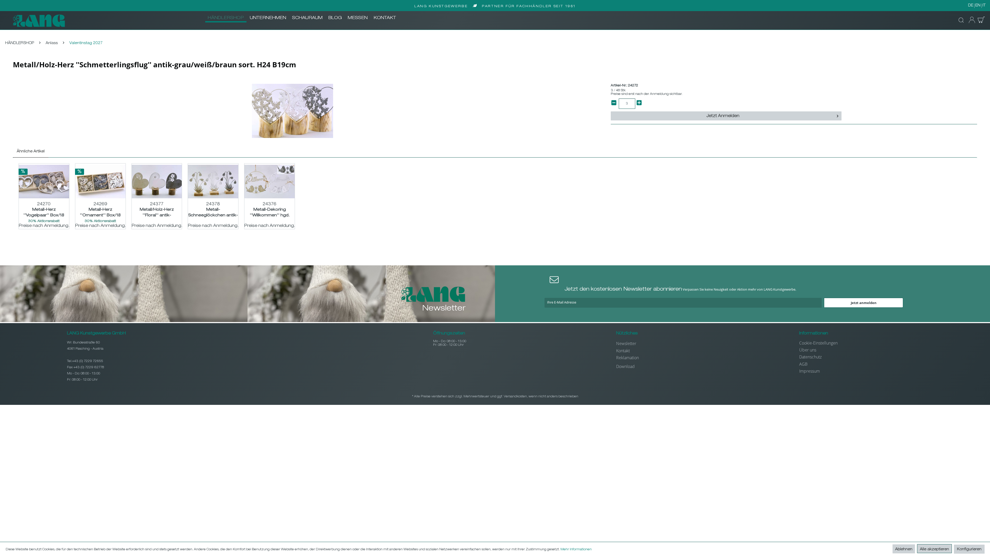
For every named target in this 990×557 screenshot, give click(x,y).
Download (625, 366)
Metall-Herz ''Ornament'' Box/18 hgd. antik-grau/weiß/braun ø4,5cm (100, 212)
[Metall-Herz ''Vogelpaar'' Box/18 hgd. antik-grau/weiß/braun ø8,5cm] (44, 181)
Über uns (807, 350)
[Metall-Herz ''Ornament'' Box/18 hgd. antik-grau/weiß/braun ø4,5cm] (100, 181)
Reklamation (627, 358)
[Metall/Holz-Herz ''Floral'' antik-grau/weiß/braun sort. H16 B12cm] (157, 181)
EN (977, 5)
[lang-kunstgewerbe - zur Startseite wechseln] (39, 20)
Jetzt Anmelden (722, 116)
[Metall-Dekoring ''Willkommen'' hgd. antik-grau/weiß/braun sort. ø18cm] (269, 181)
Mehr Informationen (576, 549)
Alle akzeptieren (934, 549)
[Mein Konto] (970, 20)
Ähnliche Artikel (31, 151)
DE (970, 5)
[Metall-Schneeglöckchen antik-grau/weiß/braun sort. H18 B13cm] (213, 181)
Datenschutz (810, 357)
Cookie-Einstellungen (818, 343)
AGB (803, 364)
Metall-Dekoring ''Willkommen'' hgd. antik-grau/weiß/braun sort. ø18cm (269, 212)
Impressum (809, 371)
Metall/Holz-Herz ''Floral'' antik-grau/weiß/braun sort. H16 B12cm (157, 212)
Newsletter (626, 343)
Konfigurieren (969, 549)
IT (984, 5)
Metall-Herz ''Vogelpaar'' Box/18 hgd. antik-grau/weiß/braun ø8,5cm (43, 212)
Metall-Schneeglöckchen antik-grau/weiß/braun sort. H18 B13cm (213, 212)
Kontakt (623, 351)
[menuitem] (225, 18)
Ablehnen (903, 549)
